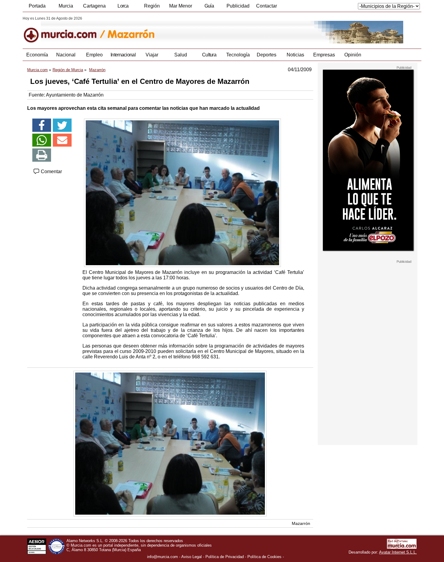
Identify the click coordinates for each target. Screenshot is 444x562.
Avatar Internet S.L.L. (398, 552)
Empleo (94, 54)
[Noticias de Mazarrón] (170, 30)
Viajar (152, 54)
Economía (37, 54)
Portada (37, 5)
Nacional (66, 54)
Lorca (123, 5)
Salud (180, 54)
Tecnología (238, 54)
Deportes (266, 54)
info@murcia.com (162, 556)
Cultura (209, 54)
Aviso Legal (191, 556)
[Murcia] (64, 30)
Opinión (352, 54)
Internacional (123, 54)
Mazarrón (301, 523)
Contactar (266, 5)
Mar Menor (180, 5)
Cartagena (94, 5)
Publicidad (238, 5)
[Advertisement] (367, 354)
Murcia (66, 5)
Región (152, 5)
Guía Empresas (209, 7)
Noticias (295, 54)
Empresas (324, 54)
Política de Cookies (264, 556)
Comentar (51, 171)
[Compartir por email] (62, 140)
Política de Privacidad (224, 556)
